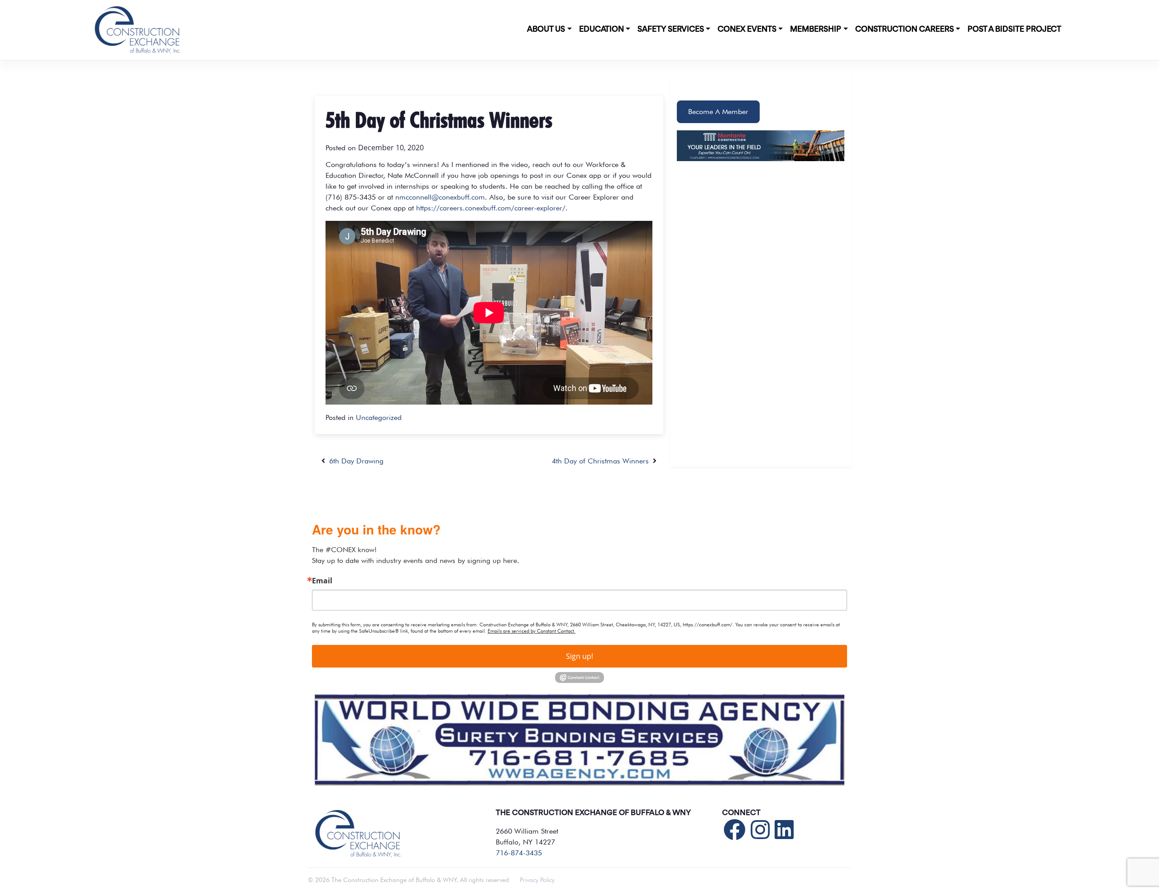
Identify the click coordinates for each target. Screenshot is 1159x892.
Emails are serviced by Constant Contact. (531, 631)
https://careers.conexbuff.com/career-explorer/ (490, 208)
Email (322, 580)
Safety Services (670, 29)
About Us (546, 29)
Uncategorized (379, 417)
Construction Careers (904, 29)
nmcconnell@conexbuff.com (440, 197)
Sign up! (579, 656)
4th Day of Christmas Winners (602, 461)
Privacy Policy (537, 879)
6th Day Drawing (354, 461)
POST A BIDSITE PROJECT (1014, 29)
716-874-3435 (519, 853)
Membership (815, 29)
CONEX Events (747, 29)
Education (601, 29)
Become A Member (718, 111)
